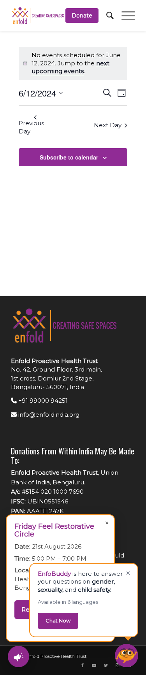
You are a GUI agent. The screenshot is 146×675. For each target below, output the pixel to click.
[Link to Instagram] (117, 665)
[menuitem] (78, 15)
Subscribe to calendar (69, 157)
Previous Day (31, 127)
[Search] (106, 15)
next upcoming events (70, 67)
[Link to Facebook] (82, 665)
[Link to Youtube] (94, 665)
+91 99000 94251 (42, 400)
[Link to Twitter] (106, 665)
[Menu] (124, 15)
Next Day (107, 125)
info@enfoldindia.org (48, 414)
